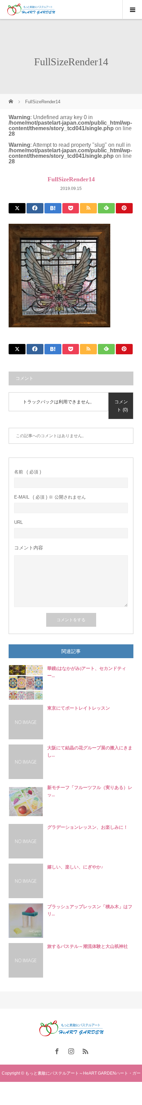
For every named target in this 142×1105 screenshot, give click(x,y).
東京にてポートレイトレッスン (78, 708)
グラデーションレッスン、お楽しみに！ (87, 827)
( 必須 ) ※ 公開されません (50, 497)
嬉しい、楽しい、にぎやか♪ (75, 866)
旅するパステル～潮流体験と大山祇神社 (87, 946)
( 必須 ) (27, 472)
